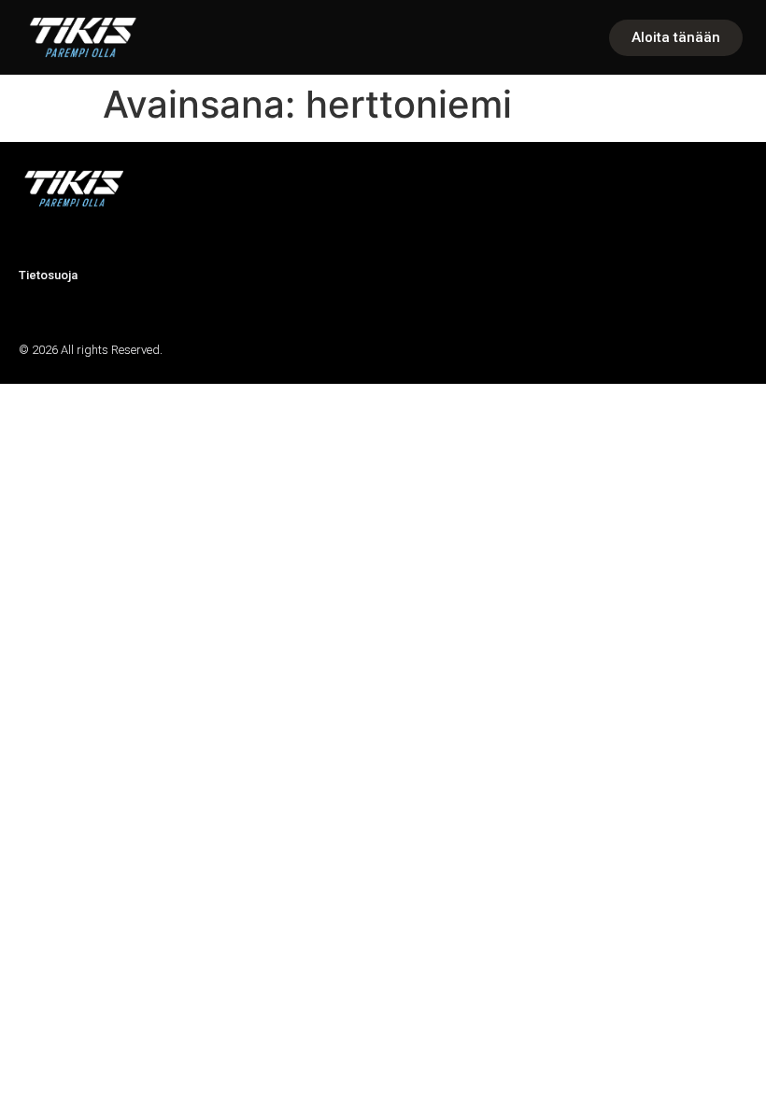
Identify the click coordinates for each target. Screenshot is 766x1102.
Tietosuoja (48, 275)
